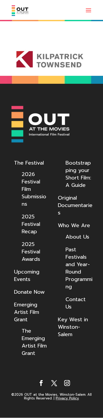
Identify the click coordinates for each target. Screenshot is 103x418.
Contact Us (75, 303)
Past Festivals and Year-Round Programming (78, 268)
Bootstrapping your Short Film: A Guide (78, 174)
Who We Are (74, 225)
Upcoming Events (26, 275)
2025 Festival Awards (31, 251)
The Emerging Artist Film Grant (34, 342)
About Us (77, 237)
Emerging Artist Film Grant (26, 312)
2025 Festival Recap (31, 224)
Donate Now (29, 292)
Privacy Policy (67, 398)
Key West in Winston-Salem (73, 326)
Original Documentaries (75, 205)
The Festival (29, 163)
